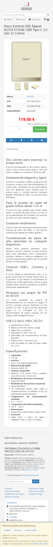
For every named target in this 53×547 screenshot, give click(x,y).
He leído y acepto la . (23, 475)
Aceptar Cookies (31, 530)
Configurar (7, 530)
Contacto (35, 19)
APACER (30, 96)
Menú (9, 19)
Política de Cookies (41, 543)
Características (12, 149)
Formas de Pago (35, 494)
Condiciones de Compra (14, 494)
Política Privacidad (12, 491)
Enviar (35, 481)
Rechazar (18, 530)
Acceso (21, 19)
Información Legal (36, 488)
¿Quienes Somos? (12, 496)
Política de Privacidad (31, 470)
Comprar (40, 129)
